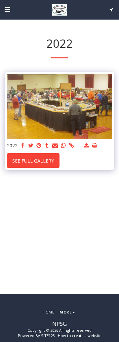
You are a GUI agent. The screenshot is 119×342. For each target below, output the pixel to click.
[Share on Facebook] (23, 146)
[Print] (95, 146)
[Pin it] (39, 146)
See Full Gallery (33, 161)
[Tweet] (31, 146)
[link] (71, 146)
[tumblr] (47, 146)
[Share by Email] (55, 146)
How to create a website (79, 335)
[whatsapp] (63, 146)
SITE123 (48, 335)
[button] (7, 9)
